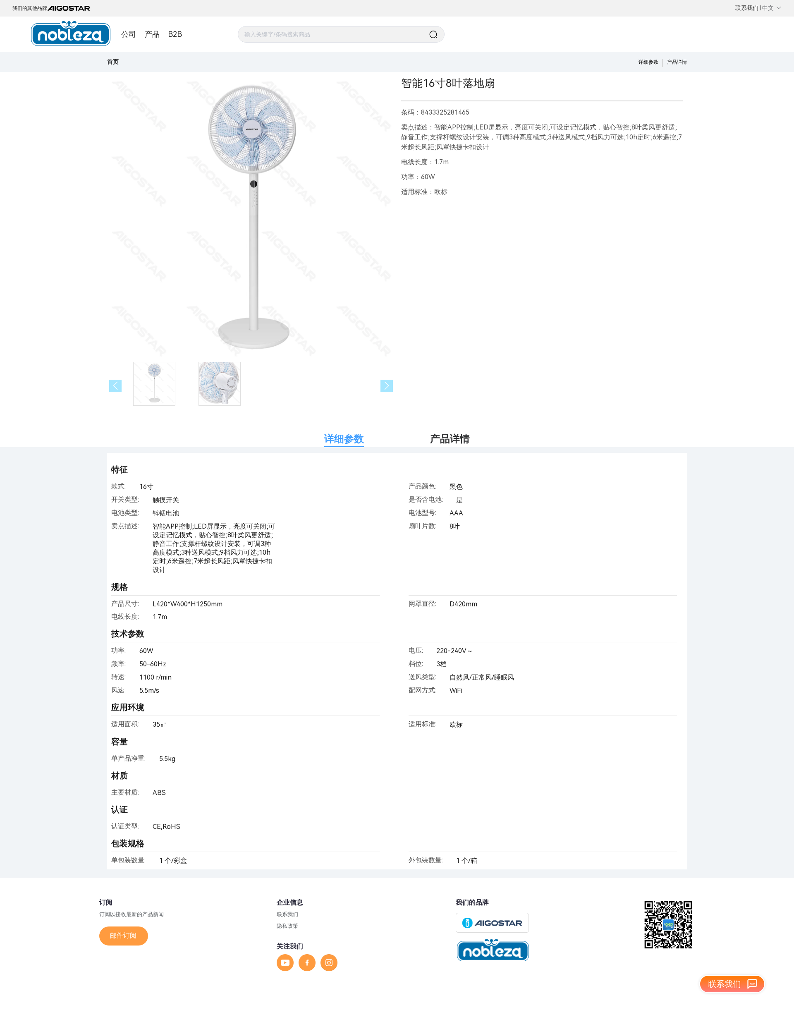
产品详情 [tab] (450, 439)
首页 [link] (113, 61)
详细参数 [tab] (344, 439)
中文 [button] (768, 8)
